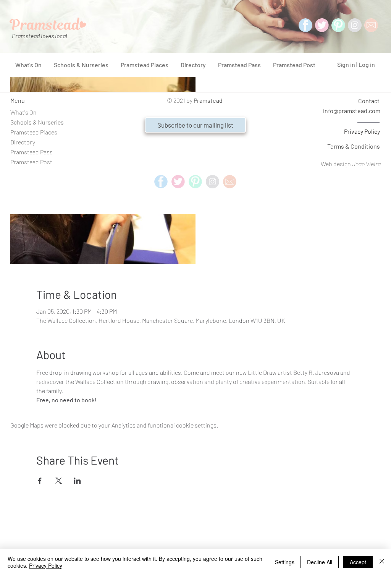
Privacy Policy (362, 131)
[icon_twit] (322, 25)
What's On (23, 112)
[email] (229, 181)
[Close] (381, 562)
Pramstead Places (33, 132)
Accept (358, 562)
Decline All (319, 562)
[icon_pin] (338, 25)
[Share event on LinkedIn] (77, 481)
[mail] (371, 25)
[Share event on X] (58, 481)
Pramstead (208, 100)
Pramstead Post (31, 161)
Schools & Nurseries (37, 122)
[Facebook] (305, 25)
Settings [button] (284, 562)
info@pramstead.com (351, 110)
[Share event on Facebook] (40, 481)
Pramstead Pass (31, 151)
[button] (195, 125)
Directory (22, 142)
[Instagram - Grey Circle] (355, 25)
